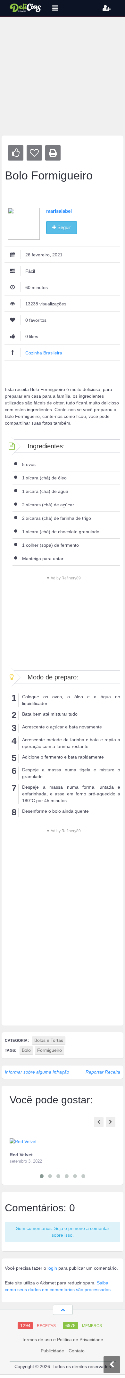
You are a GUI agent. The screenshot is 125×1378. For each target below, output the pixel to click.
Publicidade (52, 1350)
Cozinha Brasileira (43, 352)
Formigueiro (49, 1050)
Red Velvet (21, 1154)
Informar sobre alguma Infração (37, 1072)
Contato (77, 1350)
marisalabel (59, 211)
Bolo (26, 1050)
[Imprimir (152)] (53, 153)
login (52, 1268)
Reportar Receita (103, 1072)
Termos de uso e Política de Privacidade (62, 1339)
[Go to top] (63, 1310)
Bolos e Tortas (48, 1040)
